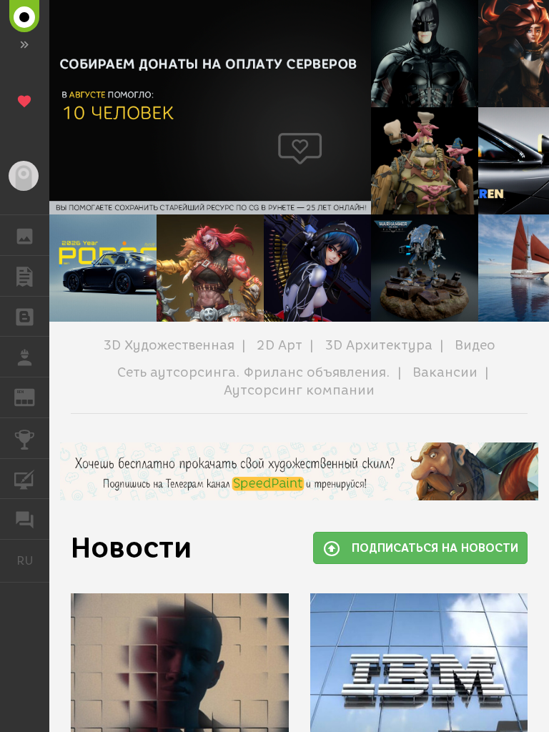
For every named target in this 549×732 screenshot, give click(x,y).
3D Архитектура (378, 345)
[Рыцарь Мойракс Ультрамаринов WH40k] (424, 268)
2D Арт (279, 345)
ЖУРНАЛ (33, 396)
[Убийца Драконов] (210, 268)
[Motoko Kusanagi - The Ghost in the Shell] (317, 268)
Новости (131, 547)
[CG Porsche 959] (103, 268)
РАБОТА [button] (24, 357)
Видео (475, 345)
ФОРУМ (24, 519)
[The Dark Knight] (424, 53)
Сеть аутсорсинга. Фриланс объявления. (253, 372)
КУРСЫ (24, 479)
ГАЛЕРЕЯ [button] (24, 235)
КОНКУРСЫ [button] (24, 438)
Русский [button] (32, 560)
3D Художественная (168, 345)
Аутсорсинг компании (299, 390)
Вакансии (445, 372)
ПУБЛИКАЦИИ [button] (24, 276)
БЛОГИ (24, 317)
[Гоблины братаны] (424, 160)
